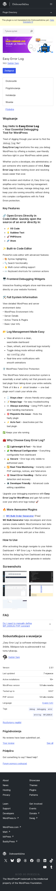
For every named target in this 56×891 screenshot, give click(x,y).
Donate (34, 813)
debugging (41, 709)
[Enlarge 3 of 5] (23, 602)
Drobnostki (11, 81)
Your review (8, 743)
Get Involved (35, 803)
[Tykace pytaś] (31, 31)
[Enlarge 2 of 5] (23, 588)
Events (32, 808)
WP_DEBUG (47, 715)
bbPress (8, 836)
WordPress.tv (11, 818)
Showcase (34, 780)
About (6, 780)
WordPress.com (12, 827)
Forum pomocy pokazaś (15, 763)
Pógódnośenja (13, 88)
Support (7, 808)
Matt (6, 832)
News (5, 785)
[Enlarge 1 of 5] (23, 574)
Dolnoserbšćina (17, 853)
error (50, 709)
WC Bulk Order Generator (20, 516)
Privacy (6, 795)
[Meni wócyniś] (51, 4)
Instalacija (10, 95)
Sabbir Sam (13, 63)
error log (37, 715)
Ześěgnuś (9, 70)
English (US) (47, 703)
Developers (8, 813)
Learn (5, 803)
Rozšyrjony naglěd (12, 722)
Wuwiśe (9, 102)
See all (50, 743)
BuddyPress (10, 841)
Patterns (33, 795)
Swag (33, 818)
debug (32, 709)
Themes (33, 785)
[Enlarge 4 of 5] (49, 574)
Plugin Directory (10, 12)
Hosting (6, 790)
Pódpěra (9, 109)
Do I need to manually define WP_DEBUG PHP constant (17, 624)
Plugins (32, 790)
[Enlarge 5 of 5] (49, 588)
